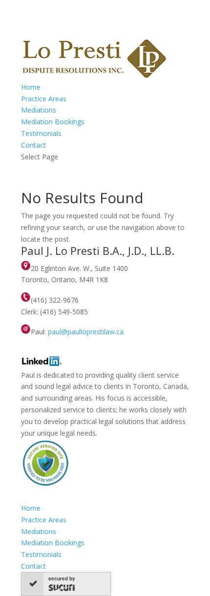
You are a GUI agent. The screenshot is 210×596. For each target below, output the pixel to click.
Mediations (38, 110)
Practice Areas (43, 98)
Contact (33, 145)
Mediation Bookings (52, 121)
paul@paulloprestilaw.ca (86, 331)
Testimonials (41, 133)
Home (31, 87)
